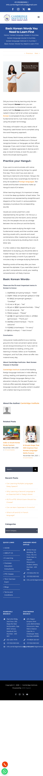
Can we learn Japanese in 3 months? (20, 507)
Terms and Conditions (8, 593)
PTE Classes (8, 574)
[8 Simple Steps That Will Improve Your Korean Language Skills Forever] (31, 427)
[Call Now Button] (5, 764)
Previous (29, 53)
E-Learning (8, 558)
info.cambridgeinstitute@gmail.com (21, 5)
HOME (6, 548)
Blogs (6, 587)
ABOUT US (8, 553)
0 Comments (10, 450)
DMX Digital (26, 688)
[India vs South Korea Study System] (11, 427)
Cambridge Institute (29, 403)
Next (36, 53)
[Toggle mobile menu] (39, 17)
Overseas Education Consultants (9, 566)
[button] (4, 771)
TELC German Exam (9, 580)
